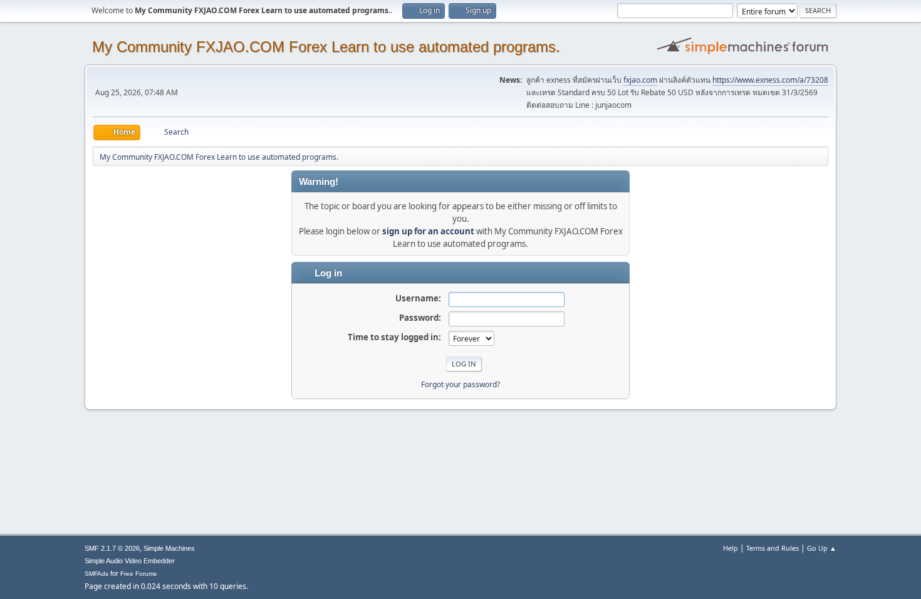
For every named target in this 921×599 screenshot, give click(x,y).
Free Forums (138, 573)
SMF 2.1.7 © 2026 (112, 548)
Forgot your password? (460, 384)
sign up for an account (428, 231)
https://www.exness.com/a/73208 (770, 80)
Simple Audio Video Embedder (130, 561)
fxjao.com (640, 80)
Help (730, 548)
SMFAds (96, 573)
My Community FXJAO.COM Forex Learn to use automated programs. (326, 46)
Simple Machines (169, 548)
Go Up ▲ (821, 548)
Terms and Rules (772, 548)
